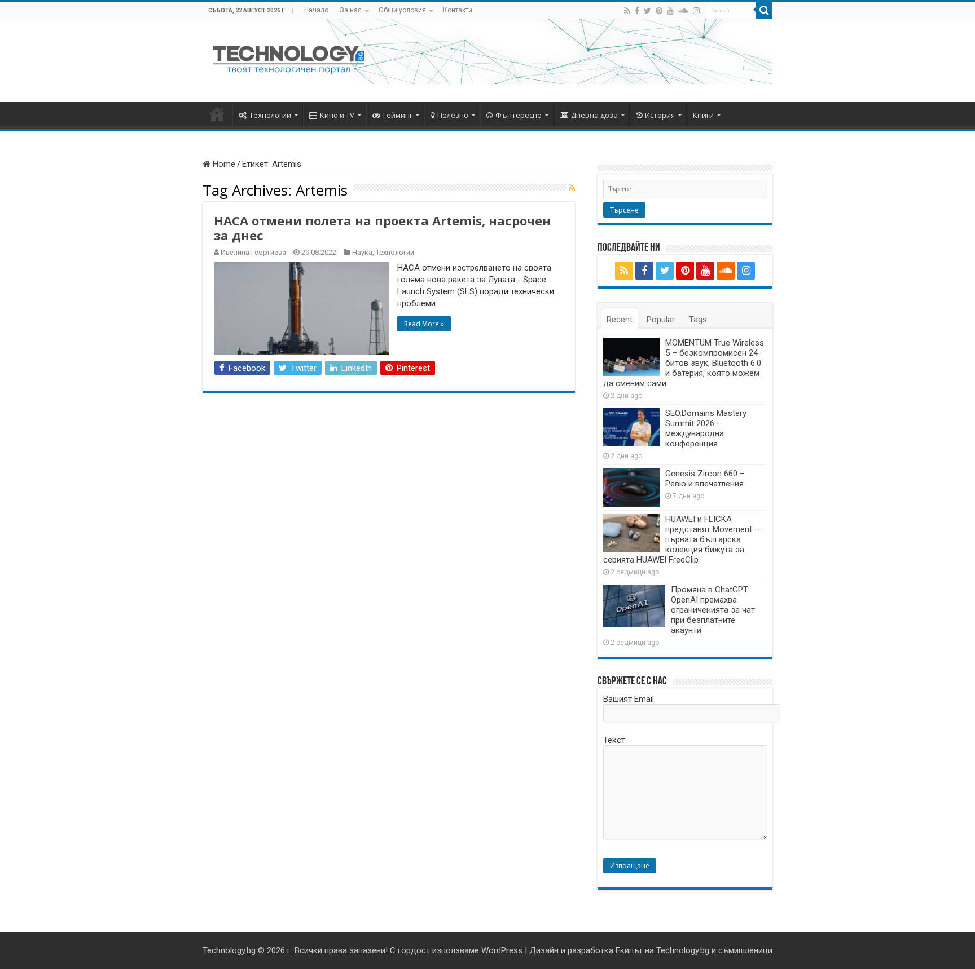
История (660, 115)
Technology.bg (229, 950)
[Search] (764, 10)
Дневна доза (594, 115)
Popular (661, 320)
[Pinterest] (659, 10)
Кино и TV (337, 115)
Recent (620, 320)
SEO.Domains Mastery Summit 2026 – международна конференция (705, 428)
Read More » (424, 324)
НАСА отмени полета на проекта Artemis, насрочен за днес (382, 228)
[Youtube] (670, 10)
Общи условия (402, 10)
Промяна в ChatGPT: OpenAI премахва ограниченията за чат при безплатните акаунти (713, 610)
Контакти (457, 10)
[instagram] (696, 10)
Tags (698, 320)
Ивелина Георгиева (253, 252)
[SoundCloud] (683, 10)
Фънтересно (518, 115)
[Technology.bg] (288, 58)
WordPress (501, 950)
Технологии (270, 115)
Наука (362, 252)
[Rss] (627, 10)
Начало (316, 10)
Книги (703, 115)
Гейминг (397, 115)
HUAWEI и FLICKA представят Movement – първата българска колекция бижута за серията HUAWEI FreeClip (681, 539)
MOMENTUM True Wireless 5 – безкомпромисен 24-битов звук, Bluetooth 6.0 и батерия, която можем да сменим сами (683, 363)
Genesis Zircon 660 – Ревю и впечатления (705, 478)
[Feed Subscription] (572, 187)
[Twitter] (647, 10)
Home (222, 164)
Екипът (629, 950)
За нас (351, 10)
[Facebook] (637, 10)
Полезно (452, 115)
